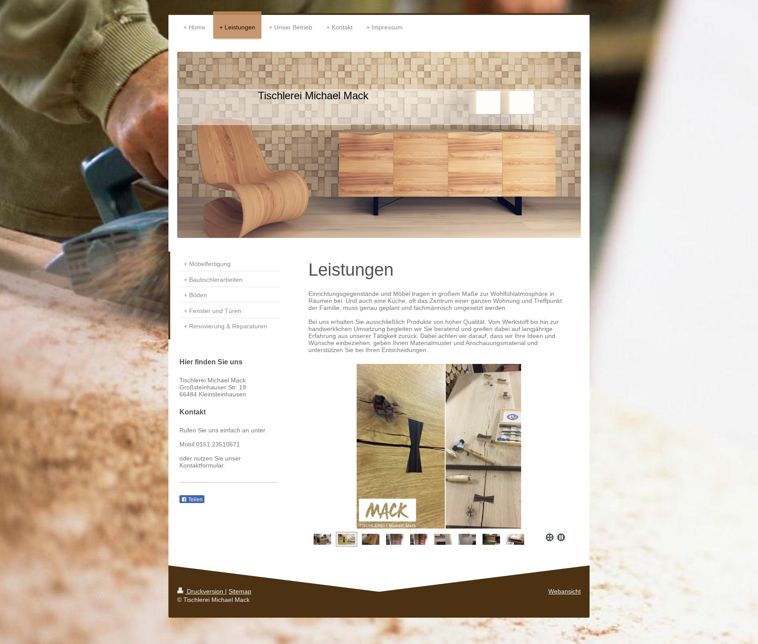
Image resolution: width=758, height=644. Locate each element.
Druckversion (205, 591)
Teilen (195, 499)
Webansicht (564, 591)
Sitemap (240, 591)
